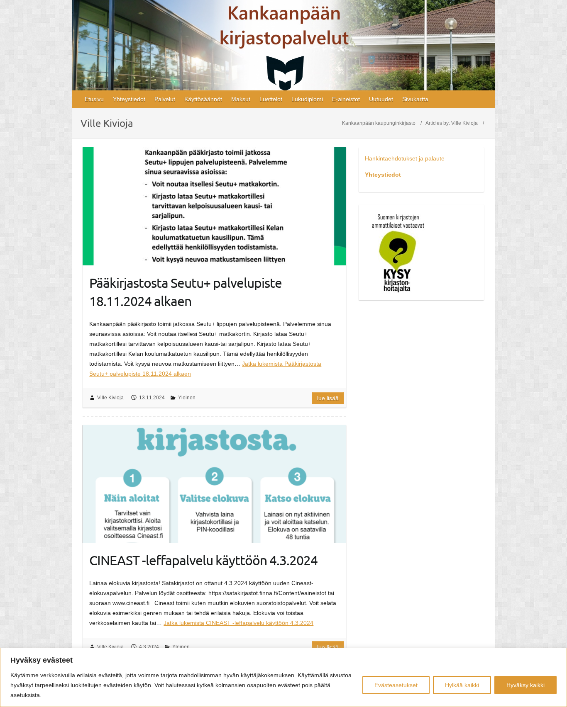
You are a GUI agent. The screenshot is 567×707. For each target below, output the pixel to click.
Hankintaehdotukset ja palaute (405, 158)
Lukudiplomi (307, 99)
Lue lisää (328, 398)
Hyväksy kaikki (525, 685)
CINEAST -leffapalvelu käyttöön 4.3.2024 (203, 560)
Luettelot (270, 99)
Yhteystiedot (129, 99)
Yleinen (187, 398)
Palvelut (164, 99)
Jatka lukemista (238, 623)
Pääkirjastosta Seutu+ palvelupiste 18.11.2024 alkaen (185, 292)
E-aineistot (346, 99)
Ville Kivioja (464, 123)
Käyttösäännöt (203, 99)
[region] (283, 677)
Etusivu (94, 99)
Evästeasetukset (396, 685)
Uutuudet (381, 99)
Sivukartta (415, 99)
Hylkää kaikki (462, 685)
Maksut (240, 99)
